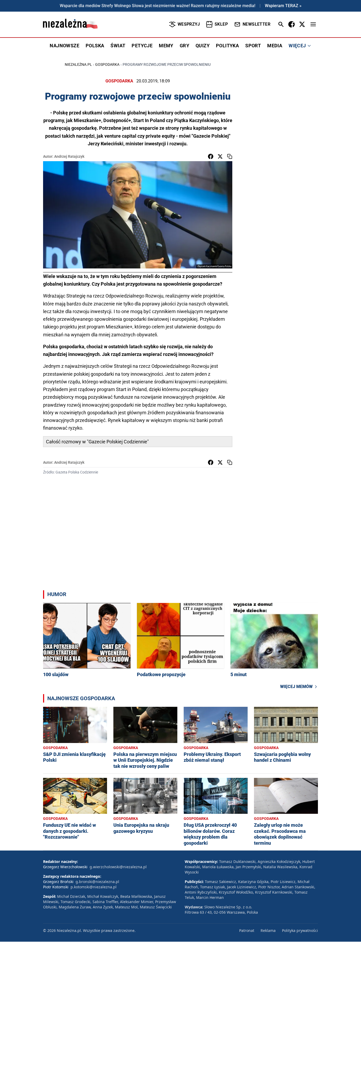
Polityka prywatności (300, 930)
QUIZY (203, 45)
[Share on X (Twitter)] (220, 156)
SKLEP (221, 24)
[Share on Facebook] (210, 156)
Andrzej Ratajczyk (69, 156)
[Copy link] (229, 156)
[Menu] (313, 24)
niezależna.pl (78, 64)
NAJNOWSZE (64, 45)
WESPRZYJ (189, 24)
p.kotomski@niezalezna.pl (94, 886)
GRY (184, 45)
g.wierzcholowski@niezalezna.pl (118, 866)
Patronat (246, 930)
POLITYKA (227, 45)
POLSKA (95, 45)
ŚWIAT (117, 45)
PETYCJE (142, 45)
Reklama (268, 930)
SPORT (253, 45)
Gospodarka (107, 64)
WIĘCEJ (297, 45)
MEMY (166, 45)
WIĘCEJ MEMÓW (296, 686)
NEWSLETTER (256, 24)
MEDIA (274, 45)
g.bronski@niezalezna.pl (97, 881)
